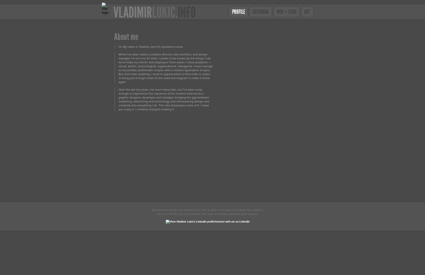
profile (238, 11)
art (307, 11)
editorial (260, 11)
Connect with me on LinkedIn (232, 221)
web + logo (286, 11)
